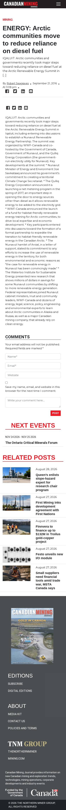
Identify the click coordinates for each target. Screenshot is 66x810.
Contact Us (16, 721)
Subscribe (15, 683)
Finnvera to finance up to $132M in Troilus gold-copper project (48, 534)
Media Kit (15, 714)
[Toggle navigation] (58, 4)
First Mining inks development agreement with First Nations (48, 508)
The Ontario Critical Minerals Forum (31, 443)
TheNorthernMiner (22, 751)
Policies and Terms (22, 728)
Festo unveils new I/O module (49, 556)
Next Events (33, 425)
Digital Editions (20, 691)
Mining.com (16, 758)
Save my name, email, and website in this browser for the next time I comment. (32, 389)
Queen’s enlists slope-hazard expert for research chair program (47, 482)
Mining (8, 19)
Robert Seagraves (18, 83)
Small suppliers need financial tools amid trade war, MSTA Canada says (48, 580)
